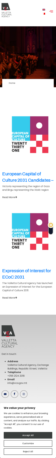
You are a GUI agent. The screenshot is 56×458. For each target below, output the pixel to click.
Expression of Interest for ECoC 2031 (26, 273)
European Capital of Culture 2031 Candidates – (27, 177)
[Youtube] (5, 394)
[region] (28, 430)
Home (12, 83)
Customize (28, 443)
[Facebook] (14, 394)
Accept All (28, 435)
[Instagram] (23, 394)
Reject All (28, 451)
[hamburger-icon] (51, 11)
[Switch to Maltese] (44, 14)
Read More (8, 197)
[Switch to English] (44, 10)
